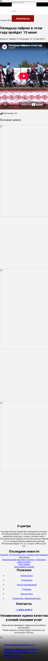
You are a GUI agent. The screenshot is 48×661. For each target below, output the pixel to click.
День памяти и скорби (24, 567)
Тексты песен (27, 594)
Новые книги (27, 575)
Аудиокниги (26, 580)
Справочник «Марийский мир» (26, 598)
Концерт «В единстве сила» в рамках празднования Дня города (24, 556)
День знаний (11, 655)
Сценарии (26, 589)
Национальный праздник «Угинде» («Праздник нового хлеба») (24, 560)
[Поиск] (13, 11)
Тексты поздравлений (27, 585)
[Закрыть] (15, 11)
